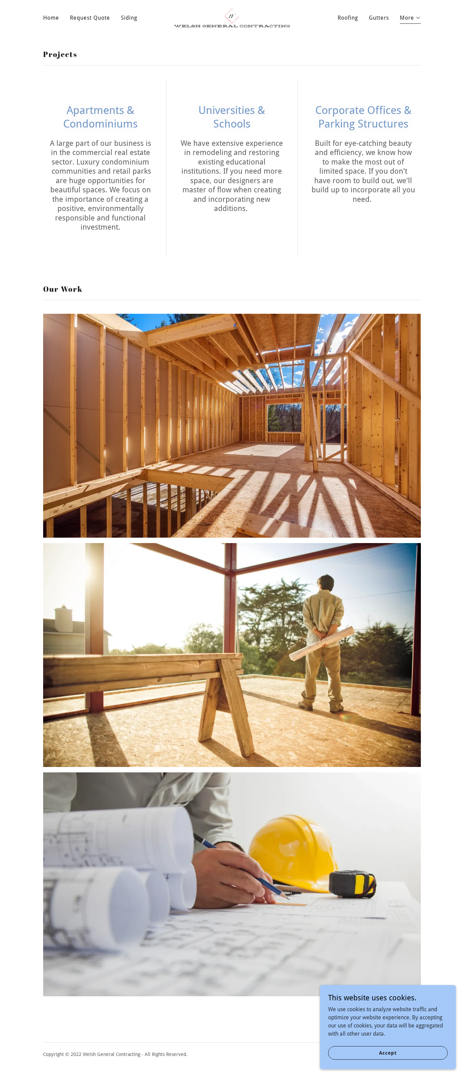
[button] (410, 19)
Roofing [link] (348, 18)
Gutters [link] (379, 18)
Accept (387, 1052)
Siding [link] (129, 18)
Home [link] (51, 18)
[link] (232, 17)
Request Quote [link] (90, 18)
